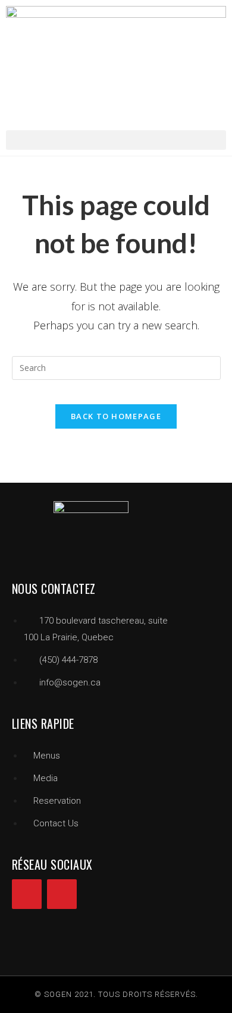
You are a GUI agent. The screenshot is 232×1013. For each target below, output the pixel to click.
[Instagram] (62, 894)
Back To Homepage (116, 416)
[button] (116, 140)
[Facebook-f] (27, 894)
